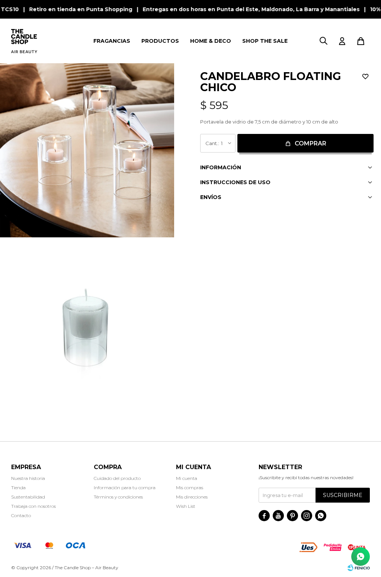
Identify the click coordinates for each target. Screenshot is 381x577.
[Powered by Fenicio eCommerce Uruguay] (359, 567)
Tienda (18, 487)
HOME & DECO (210, 41)
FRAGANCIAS (111, 41)
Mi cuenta (186, 478)
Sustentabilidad (28, 497)
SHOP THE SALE (265, 41)
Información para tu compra (125, 487)
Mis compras (189, 487)
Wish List (185, 506)
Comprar (310, 143)
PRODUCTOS (160, 41)
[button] (323, 41)
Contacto (21, 515)
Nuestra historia (28, 478)
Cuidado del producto (117, 478)
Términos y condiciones (118, 497)
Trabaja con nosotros (33, 506)
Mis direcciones (192, 497)
